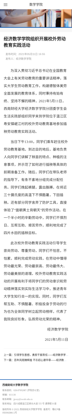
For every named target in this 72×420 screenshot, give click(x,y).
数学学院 (36, 4)
